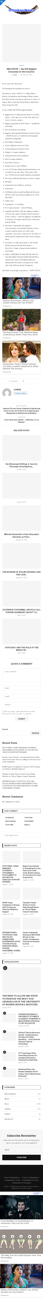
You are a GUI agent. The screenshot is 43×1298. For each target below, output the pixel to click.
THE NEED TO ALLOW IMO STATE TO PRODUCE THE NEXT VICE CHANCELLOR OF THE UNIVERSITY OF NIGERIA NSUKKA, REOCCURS (21, 1000)
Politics (22, 1114)
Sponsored (22, 1119)
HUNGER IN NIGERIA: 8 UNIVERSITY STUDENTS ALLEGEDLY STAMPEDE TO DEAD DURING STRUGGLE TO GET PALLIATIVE (29, 1018)
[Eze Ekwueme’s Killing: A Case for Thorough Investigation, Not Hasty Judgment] (21, 448)
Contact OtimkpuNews (30, 1177)
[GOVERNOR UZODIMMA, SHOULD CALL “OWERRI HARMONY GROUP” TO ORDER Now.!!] (21, 593)
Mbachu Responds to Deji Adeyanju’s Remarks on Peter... (21, 535)
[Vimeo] (29, 1169)
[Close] (3, 3)
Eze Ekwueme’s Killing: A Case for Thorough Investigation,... (21, 465)
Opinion (22, 1109)
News (22, 1104)
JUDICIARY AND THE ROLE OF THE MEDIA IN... (21, 648)
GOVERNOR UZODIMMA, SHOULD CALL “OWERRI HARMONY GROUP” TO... (21, 610)
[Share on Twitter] (30, 381)
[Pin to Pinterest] (32, 381)
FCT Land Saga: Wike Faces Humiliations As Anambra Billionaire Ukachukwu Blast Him (27, 1056)
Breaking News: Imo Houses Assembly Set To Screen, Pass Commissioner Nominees (29, 1072)
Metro (22, 1099)
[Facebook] (14, 1169)
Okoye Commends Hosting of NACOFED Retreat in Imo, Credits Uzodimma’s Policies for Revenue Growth (31, 938)
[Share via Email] (34, 381)
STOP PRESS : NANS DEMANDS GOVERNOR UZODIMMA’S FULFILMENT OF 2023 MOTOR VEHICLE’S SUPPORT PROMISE (20, 750)
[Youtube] (26, 1169)
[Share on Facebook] (27, 381)
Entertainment (22, 1094)
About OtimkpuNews (12, 1177)
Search (5, 729)
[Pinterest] (23, 1169)
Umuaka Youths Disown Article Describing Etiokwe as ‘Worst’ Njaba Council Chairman (18, 775)
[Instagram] (20, 1169)
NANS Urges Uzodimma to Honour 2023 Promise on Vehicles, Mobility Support (21, 768)
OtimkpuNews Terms (30, 1180)
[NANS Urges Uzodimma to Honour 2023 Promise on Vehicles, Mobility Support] (11, 894)
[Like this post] (25, 381)
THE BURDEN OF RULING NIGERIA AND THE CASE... (21, 573)
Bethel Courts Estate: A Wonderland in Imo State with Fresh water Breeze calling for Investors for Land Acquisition (21, 759)
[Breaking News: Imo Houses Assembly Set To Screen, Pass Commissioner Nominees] (9, 1072)
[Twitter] (17, 1169)
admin (15, 75)
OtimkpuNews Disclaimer (21, 1183)
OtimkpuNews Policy (13, 1180)
